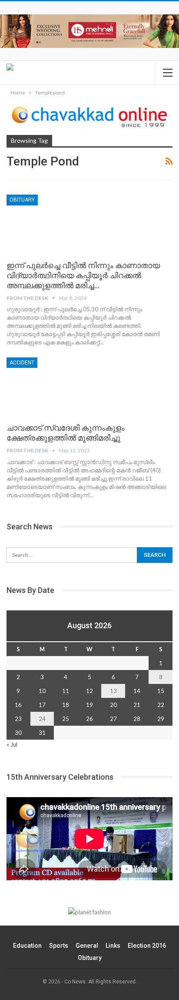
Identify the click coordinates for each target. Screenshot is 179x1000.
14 (136, 690)
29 (160, 718)
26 (89, 718)
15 (160, 690)
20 (113, 704)
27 (113, 718)
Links (113, 945)
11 (65, 690)
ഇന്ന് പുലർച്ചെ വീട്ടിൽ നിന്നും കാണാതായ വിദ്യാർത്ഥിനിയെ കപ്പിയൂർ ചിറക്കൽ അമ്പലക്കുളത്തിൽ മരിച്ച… (83, 275)
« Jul (12, 744)
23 (18, 718)
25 (65, 718)
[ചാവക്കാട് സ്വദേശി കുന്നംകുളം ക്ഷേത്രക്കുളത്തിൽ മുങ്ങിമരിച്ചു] (52, 386)
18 (65, 704)
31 (42, 732)
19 (89, 704)
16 (18, 704)
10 (42, 690)
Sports (58, 945)
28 (136, 718)
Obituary (22, 200)
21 (136, 704)
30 (18, 732)
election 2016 (147, 945)
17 (42, 704)
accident (22, 363)
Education (27, 945)
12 (89, 690)
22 (160, 704)
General (87, 945)
